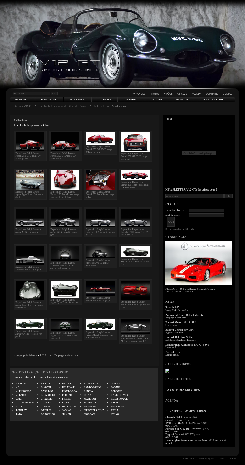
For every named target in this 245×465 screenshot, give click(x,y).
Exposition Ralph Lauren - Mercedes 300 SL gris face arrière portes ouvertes (63, 265)
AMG (19, 398)
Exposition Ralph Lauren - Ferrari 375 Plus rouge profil (99, 299)
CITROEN (46, 402)
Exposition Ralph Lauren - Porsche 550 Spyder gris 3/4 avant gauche (134, 232)
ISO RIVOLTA (69, 406)
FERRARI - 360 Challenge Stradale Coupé (190, 288)
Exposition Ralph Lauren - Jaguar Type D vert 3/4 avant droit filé (29, 194)
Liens (221, 458)
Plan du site (188, 458)
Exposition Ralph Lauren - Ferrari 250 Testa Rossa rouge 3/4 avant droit (135, 185)
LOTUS (88, 395)
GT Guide (156, 99)
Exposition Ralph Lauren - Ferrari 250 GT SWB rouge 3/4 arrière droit (99, 149)
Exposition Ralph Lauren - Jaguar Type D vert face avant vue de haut (29, 305)
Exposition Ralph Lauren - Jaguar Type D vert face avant (64, 301)
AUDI (19, 406)
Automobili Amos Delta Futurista (184, 314)
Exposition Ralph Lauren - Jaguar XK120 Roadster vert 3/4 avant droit (99, 335)
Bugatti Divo (172, 352)
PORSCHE (116, 391)
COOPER (45, 406)
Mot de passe (172, 214)
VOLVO (115, 414)
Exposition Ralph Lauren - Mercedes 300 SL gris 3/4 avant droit (98, 263)
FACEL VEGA (69, 391)
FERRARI (67, 395)
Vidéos (168, 94)
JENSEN (66, 414)
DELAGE (67, 383)
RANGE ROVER (119, 395)
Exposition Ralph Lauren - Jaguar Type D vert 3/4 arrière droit (135, 262)
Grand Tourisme (213, 99)
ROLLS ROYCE (119, 398)
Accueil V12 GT (24, 106)
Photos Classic (101, 106)
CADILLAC (47, 391)
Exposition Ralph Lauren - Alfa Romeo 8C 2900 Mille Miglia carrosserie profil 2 (134, 338)
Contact (228, 94)
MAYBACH (90, 402)
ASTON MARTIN (25, 402)
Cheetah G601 (173, 417)
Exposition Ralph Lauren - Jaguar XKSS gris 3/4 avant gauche (63, 232)
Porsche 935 (172, 307)
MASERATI (90, 398)
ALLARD (21, 395)
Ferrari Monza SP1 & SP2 (180, 322)
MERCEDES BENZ (94, 410)
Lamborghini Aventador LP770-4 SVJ (187, 344)
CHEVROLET (48, 395)
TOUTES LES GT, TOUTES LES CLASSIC (40, 372)
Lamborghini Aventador (179, 440)
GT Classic (77, 99)
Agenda (196, 94)
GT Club (182, 94)
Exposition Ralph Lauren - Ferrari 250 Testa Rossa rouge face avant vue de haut (64, 194)
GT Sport (105, 99)
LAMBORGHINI (92, 387)
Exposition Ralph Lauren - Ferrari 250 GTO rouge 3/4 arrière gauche (28, 156)
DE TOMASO (48, 414)
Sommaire (212, 94)
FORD (65, 402)
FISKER (66, 398)
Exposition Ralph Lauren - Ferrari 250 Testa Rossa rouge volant (100, 194)
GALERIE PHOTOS (178, 379)
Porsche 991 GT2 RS (177, 428)
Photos (154, 94)
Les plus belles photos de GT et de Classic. (63, 106)
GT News (20, 99)
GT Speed (131, 99)
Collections (20, 120)
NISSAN (115, 383)
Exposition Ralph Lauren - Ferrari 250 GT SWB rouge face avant (134, 156)
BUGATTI (46, 387)
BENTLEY (21, 410)
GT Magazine (48, 99)
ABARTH (21, 383)
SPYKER (115, 402)
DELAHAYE (68, 387)
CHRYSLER (47, 398)
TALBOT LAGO (119, 406)
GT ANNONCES (175, 236)
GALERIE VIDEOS (178, 364)
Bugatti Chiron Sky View (179, 329)
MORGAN (89, 414)
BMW (19, 414)
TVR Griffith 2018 (176, 422)
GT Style (182, 99)
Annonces (139, 94)
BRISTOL (46, 383)
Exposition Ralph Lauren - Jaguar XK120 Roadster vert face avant (64, 335)
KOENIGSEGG (91, 383)
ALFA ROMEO (23, 391)
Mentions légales (206, 458)
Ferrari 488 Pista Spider (179, 337)
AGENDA (171, 400)
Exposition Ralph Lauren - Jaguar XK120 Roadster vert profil (28, 334)
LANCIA (88, 391)
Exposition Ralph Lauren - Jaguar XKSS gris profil (28, 230)
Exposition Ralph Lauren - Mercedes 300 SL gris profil (28, 268)
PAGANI (115, 387)
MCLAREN (90, 406)
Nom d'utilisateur (174, 210)
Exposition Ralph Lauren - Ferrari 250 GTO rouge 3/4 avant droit (63, 156)
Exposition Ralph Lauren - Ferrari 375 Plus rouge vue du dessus (135, 304)
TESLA (114, 410)
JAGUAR (67, 410)
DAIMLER (46, 410)
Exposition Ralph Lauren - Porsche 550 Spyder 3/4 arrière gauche (100, 232)
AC (17, 387)
